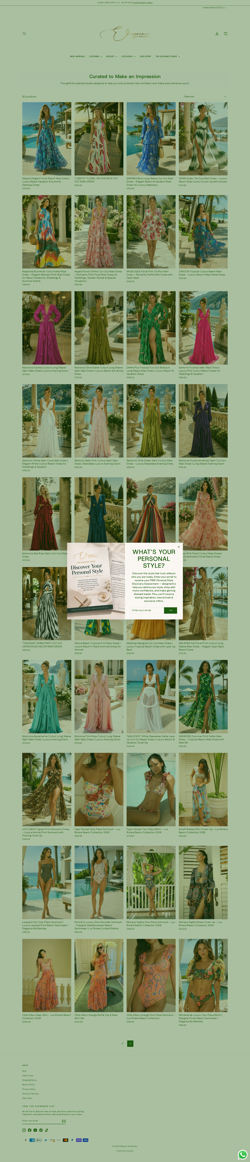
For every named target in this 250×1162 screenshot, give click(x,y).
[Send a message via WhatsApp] (243, 1155)
